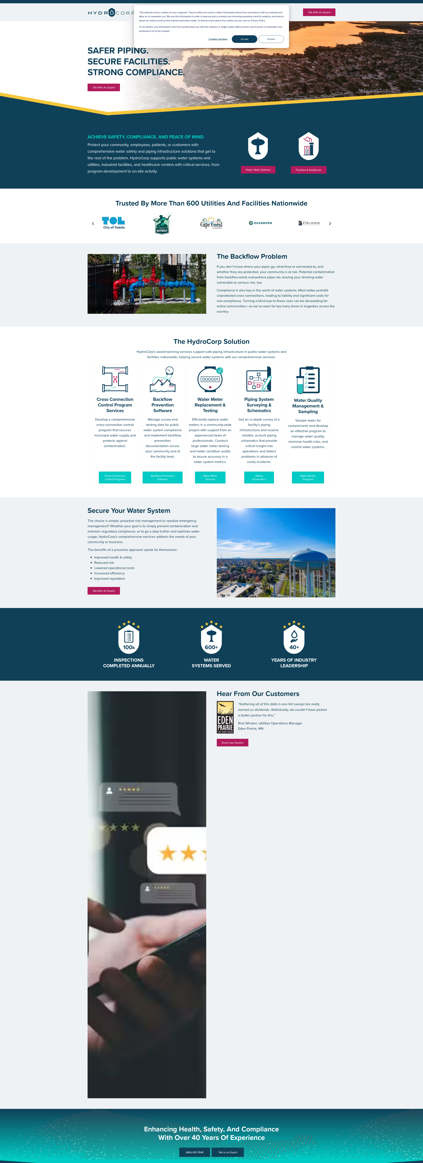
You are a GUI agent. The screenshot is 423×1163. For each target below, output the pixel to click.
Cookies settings (218, 39)
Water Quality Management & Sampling (308, 406)
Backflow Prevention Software (163, 405)
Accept (244, 39)
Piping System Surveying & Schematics (259, 405)
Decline (271, 39)
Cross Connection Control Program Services (115, 405)
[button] (93, 224)
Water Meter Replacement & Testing (210, 405)
